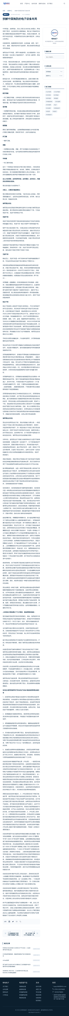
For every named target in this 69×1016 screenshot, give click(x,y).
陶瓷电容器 (22, 998)
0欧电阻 (56, 98)
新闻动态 (5, 992)
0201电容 (56, 95)
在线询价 (38, 998)
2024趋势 (48, 104)
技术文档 (38, 986)
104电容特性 (49, 101)
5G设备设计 (49, 114)
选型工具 (38, 989)
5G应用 (48, 111)
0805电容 (48, 98)
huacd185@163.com (60, 986)
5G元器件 (48, 108)
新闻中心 (9, 10)
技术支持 (34, 3)
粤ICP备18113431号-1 (35, 1012)
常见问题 (38, 992)
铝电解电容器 (23, 995)
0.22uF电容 (57, 91)
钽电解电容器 (23, 992)
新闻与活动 (42, 3)
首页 (21, 3)
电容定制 (38, 995)
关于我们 (50, 3)
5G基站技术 (57, 108)
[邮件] (16, 921)
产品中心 (27, 3)
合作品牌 (5, 989)
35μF (55, 104)
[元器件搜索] (64, 3)
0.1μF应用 (48, 91)
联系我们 (38, 1000)
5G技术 (54, 111)
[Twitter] (12, 921)
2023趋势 (57, 101)
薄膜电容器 (22, 986)
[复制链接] (20, 921)
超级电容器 (22, 989)
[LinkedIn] (9, 921)
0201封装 (48, 95)
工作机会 (5, 995)
